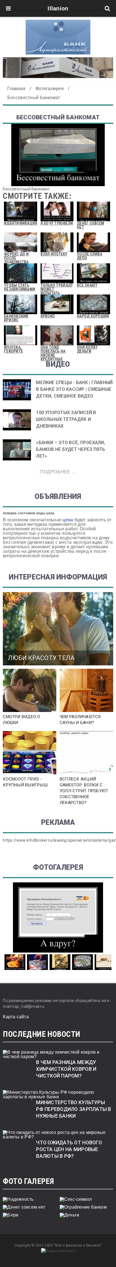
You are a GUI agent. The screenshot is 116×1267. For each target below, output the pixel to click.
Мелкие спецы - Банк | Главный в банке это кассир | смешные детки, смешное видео (74, 389)
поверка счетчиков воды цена (28, 513)
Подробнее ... (58, 471)
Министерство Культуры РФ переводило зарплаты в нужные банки (73, 1109)
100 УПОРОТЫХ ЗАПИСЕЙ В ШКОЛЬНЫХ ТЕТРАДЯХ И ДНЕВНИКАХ (66, 419)
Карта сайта (16, 1016)
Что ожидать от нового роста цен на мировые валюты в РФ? (69, 1149)
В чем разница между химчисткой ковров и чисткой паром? (66, 1069)
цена (68, 519)
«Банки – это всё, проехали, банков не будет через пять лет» (70, 449)
